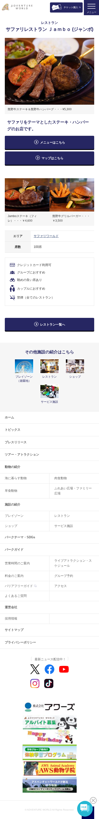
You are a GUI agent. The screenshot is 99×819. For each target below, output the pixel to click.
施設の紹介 (12, 504)
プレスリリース (16, 442)
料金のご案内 (14, 576)
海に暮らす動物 (16, 478)
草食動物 (11, 490)
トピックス (12, 429)
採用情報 (11, 618)
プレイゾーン (14, 516)
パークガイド (14, 549)
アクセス (60, 586)
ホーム (9, 417)
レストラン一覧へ (52, 324)
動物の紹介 (12, 467)
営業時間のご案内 (17, 563)
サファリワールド (46, 236)
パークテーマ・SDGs (20, 537)
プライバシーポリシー (20, 642)
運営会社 (11, 607)
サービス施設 (63, 526)
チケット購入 (71, 7)
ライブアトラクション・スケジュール (73, 563)
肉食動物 (60, 478)
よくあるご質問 (16, 596)
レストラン (62, 516)
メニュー (91, 12)
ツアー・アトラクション (22, 454)
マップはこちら (54, 158)
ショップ (11, 526)
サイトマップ (14, 630)
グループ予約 (63, 576)
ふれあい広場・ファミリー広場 (73, 490)
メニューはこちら (52, 142)
